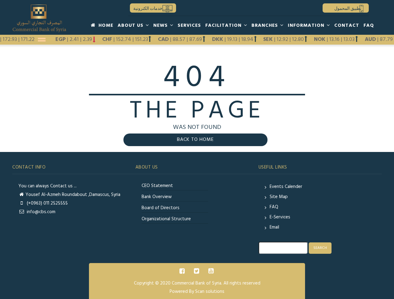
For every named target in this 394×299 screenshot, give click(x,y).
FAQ (369, 26)
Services (189, 26)
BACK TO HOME (195, 140)
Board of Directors (160, 208)
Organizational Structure (166, 219)
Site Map (279, 197)
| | (336, 39)
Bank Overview (157, 197)
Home (105, 26)
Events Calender (286, 186)
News (161, 26)
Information (307, 26)
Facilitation (224, 26)
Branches (265, 26)
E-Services (280, 217)
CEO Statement (157, 185)
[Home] (39, 18)
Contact (346, 26)
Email (274, 227)
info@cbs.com (40, 212)
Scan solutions (209, 291)
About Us (131, 26)
